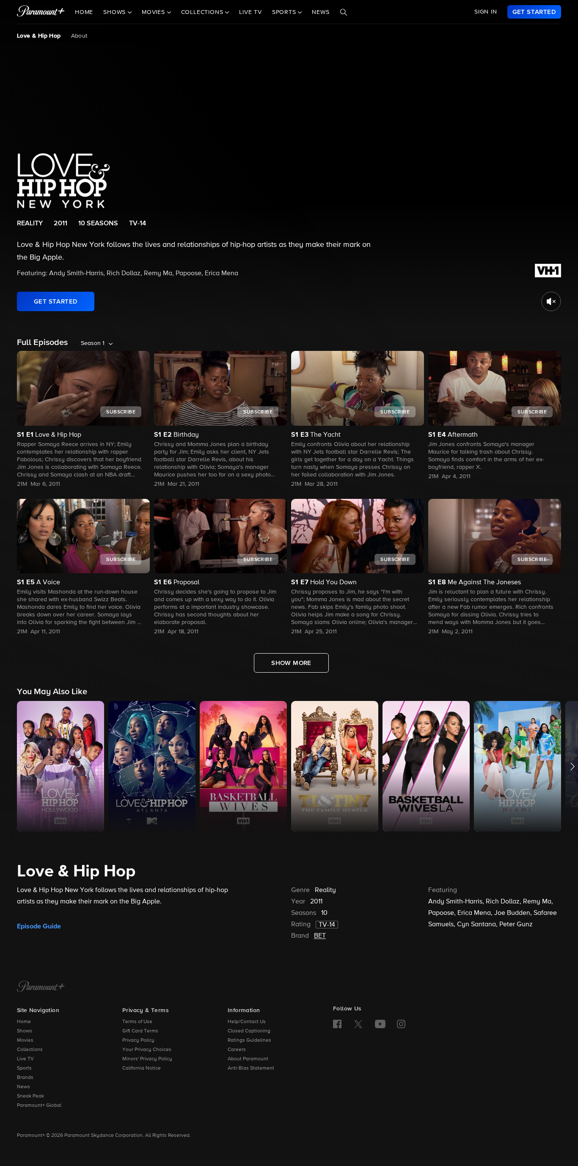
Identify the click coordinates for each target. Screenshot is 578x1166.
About (79, 36)
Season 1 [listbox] (93, 343)
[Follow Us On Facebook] (337, 1024)
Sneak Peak (30, 1096)
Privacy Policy (138, 1040)
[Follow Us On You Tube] (380, 1024)
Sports (24, 1068)
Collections (30, 1049)
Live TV (250, 12)
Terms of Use (137, 1021)
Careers (237, 1049)
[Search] (343, 12)
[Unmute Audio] (551, 301)
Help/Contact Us (247, 1021)
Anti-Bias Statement (251, 1068)
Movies (25, 1040)
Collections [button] (203, 12)
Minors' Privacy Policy (147, 1059)
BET (320, 936)
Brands (25, 1077)
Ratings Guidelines (249, 1040)
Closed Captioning (249, 1031)
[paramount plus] (41, 11)
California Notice (141, 1068)
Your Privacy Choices (146, 1049)
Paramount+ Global (39, 1105)
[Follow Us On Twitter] (358, 1023)
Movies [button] (154, 12)
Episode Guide (39, 926)
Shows (24, 1031)
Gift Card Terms (140, 1031)
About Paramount (248, 1059)
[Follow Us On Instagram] (401, 1024)
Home (84, 12)
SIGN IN (485, 12)
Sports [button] (285, 12)
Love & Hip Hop (39, 36)
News (320, 12)
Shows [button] (115, 12)
